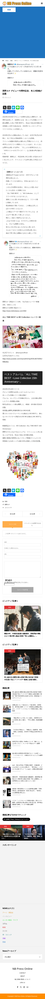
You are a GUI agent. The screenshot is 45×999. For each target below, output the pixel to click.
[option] (11, 833)
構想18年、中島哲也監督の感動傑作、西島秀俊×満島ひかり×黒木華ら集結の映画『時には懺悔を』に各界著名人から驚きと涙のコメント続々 (27, 779)
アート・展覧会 (8, 912)
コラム (5, 923)
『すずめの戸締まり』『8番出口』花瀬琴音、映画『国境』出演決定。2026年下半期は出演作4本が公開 (27, 731)
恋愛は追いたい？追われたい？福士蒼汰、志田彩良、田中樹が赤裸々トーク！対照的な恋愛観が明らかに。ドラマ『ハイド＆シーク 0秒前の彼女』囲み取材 (27, 708)
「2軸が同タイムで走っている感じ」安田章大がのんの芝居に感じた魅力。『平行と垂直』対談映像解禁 (27, 720)
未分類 (5, 931)
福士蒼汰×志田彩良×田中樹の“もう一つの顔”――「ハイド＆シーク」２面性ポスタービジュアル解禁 (27, 754)
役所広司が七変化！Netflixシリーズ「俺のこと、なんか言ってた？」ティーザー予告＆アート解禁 (27, 742)
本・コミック (7, 935)
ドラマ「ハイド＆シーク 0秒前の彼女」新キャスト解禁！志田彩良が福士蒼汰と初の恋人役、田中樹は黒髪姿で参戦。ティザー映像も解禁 (27, 802)
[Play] (22, 336)
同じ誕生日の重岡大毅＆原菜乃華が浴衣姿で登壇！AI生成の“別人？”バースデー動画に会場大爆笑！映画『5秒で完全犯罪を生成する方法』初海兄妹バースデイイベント (27, 695)
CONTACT (22, 973)
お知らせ (22, 982)
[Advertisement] (22, 35)
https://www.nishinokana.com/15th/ (14, 311)
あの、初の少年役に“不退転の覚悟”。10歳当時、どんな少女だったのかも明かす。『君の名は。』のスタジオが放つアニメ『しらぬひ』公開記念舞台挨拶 (27, 767)
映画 (4, 927)
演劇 (4, 938)
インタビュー (7, 916)
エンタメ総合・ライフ (10, 920)
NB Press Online (22, 968)
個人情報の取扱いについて (22, 979)
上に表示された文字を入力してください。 (16, 582)
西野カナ (7, 504)
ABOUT (22, 976)
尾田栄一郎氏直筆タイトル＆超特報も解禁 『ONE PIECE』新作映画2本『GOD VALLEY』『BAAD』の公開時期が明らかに (27, 790)
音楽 (9, 10)
